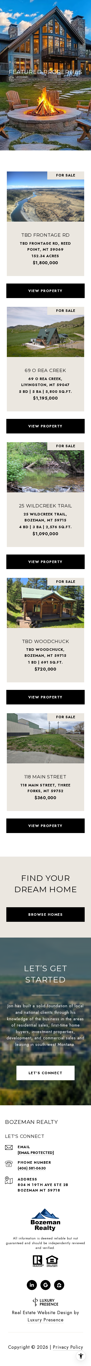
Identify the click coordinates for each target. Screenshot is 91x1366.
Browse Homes (45, 914)
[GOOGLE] (45, 1285)
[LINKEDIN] (32, 1285)
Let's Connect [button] (46, 1072)
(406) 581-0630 (32, 1168)
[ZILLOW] (59, 1285)
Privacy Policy (68, 1347)
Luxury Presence (46, 1320)
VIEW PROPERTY (45, 290)
